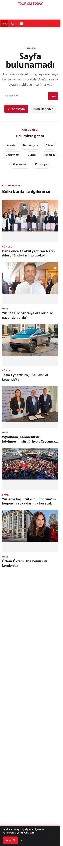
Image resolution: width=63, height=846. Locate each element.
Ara (54, 96)
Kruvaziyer (41, 164)
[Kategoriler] (21, 23)
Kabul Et (10, 840)
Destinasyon (30, 145)
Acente (11, 145)
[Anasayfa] (30, 5)
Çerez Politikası (25, 832)
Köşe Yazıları (19, 164)
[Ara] (13, 23)
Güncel (32, 154)
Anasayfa (18, 109)
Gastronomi (13, 154)
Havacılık (49, 154)
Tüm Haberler (43, 109)
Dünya (49, 145)
